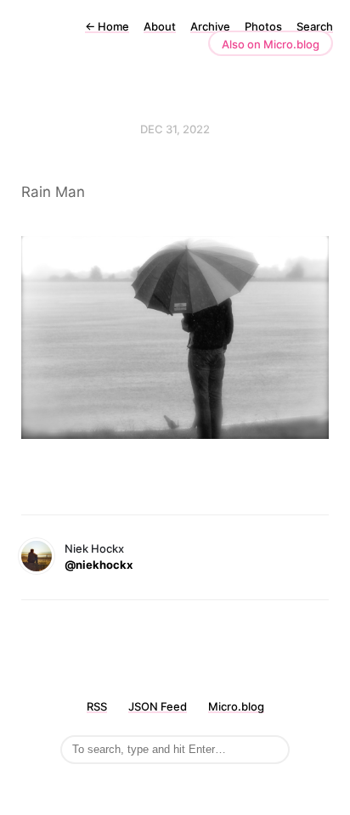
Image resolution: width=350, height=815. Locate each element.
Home (107, 26)
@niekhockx (99, 564)
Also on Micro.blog (270, 44)
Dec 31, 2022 (175, 129)
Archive (210, 26)
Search (314, 26)
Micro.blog (236, 706)
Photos (263, 26)
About (160, 26)
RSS (97, 706)
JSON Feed (157, 706)
